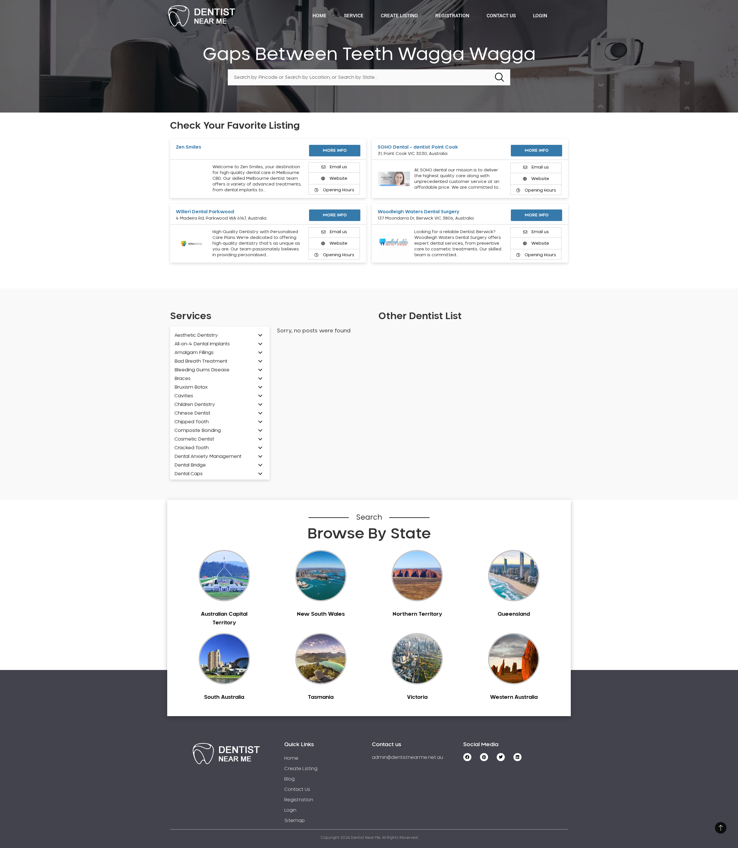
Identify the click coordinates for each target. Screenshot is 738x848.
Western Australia (514, 697)
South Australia (224, 697)
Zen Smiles (188, 147)
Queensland (514, 614)
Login (540, 15)
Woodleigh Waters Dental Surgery (419, 211)
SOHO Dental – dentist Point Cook (418, 147)
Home (319, 15)
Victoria (417, 697)
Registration (452, 15)
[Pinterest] (484, 757)
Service (354, 15)
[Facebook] (467, 757)
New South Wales (321, 614)
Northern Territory (417, 614)
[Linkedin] (517, 757)
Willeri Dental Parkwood (205, 211)
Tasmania (321, 697)
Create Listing (399, 15)
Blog (289, 779)
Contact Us (501, 15)
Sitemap (294, 820)
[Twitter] (501, 757)
